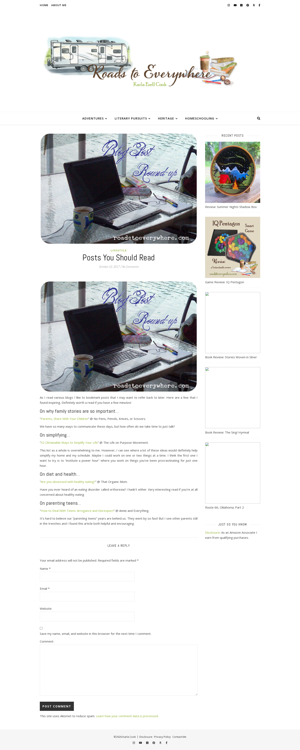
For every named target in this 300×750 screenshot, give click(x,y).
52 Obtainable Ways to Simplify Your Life (69, 442)
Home (44, 5)
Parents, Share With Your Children (64, 419)
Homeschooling (199, 118)
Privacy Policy (162, 737)
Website (46, 608)
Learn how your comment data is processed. (127, 716)
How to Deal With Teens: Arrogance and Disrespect (77, 511)
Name (45, 568)
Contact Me (179, 737)
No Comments (130, 267)
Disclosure (212, 532)
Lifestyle (119, 250)
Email (45, 588)
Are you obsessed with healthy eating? (68, 482)
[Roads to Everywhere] (150, 61)
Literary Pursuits (131, 118)
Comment (46, 641)
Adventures (93, 118)
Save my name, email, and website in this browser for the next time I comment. (95, 634)
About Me (58, 5)
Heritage (166, 118)
